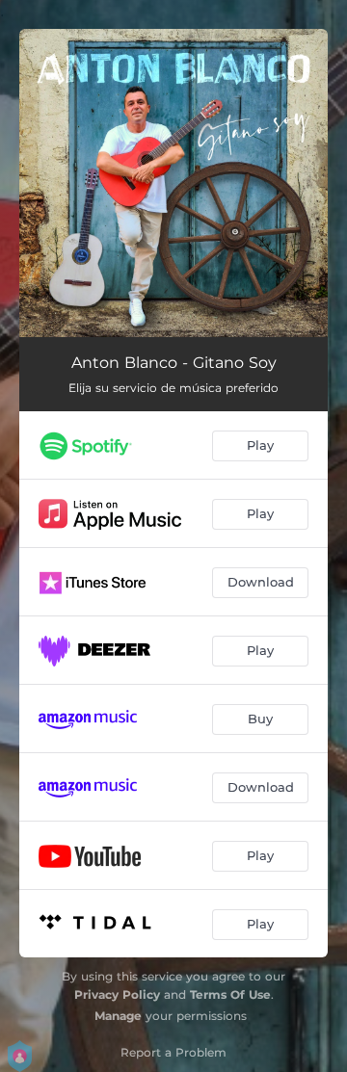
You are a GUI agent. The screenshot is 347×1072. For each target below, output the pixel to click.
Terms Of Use (230, 994)
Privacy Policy (117, 994)
